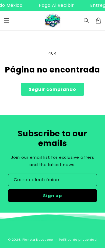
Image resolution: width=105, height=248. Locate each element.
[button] (7, 21)
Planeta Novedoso (37, 239)
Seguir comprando (52, 89)
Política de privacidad (78, 239)
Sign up (52, 196)
